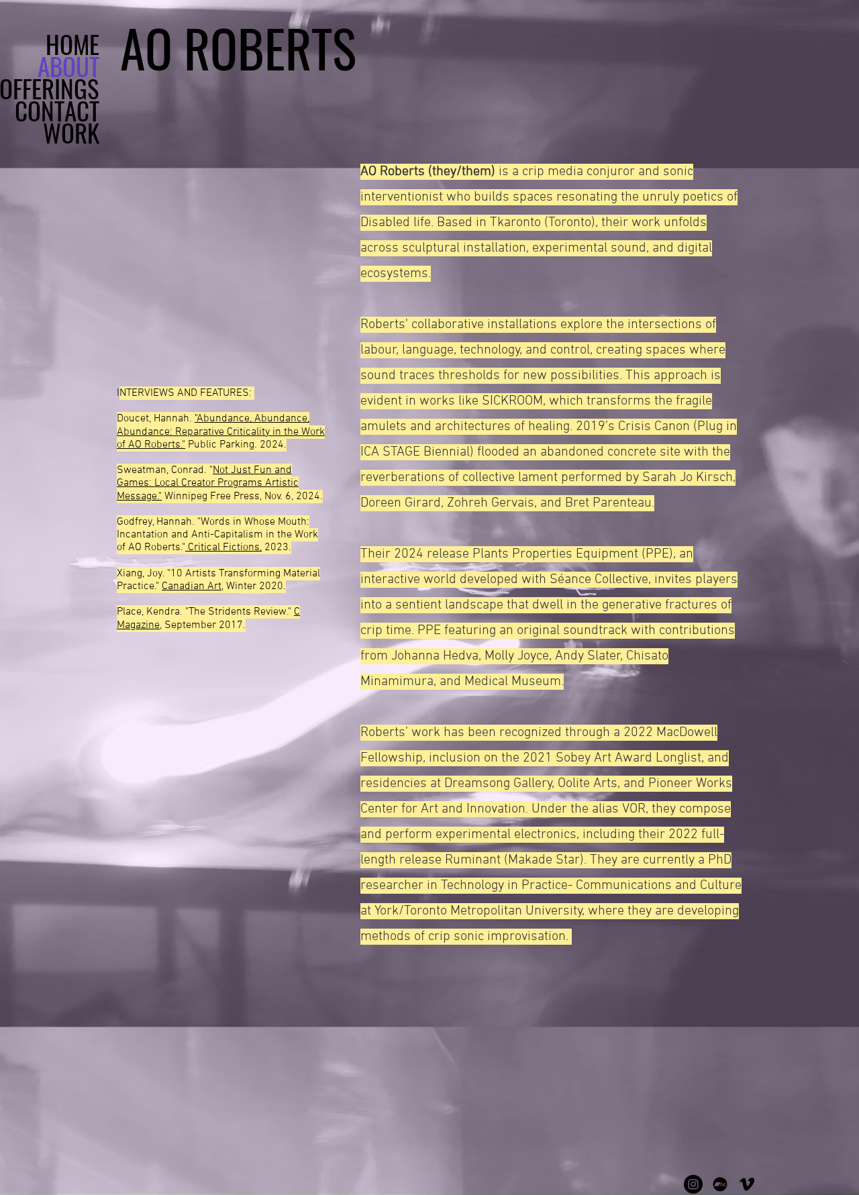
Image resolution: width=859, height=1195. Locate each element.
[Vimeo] (747, 1184)
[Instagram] (693, 1184)
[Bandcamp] (720, 1184)
